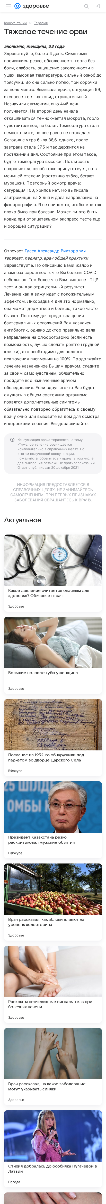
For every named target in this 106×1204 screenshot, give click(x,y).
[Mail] (17, 6)
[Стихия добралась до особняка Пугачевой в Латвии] (53, 1148)
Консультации (15, 23)
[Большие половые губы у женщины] (53, 655)
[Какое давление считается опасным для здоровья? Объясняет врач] (53, 573)
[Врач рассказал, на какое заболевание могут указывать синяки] (53, 1066)
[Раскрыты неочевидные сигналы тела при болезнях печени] (53, 984)
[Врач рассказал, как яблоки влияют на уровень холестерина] (53, 902)
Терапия (41, 23)
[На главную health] (35, 6)
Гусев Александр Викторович (55, 250)
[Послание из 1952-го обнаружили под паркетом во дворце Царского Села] (53, 737)
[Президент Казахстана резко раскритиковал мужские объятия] (53, 819)
